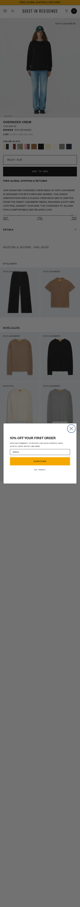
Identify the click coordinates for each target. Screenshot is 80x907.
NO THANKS (39, 470)
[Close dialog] (71, 428)
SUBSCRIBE (40, 461)
